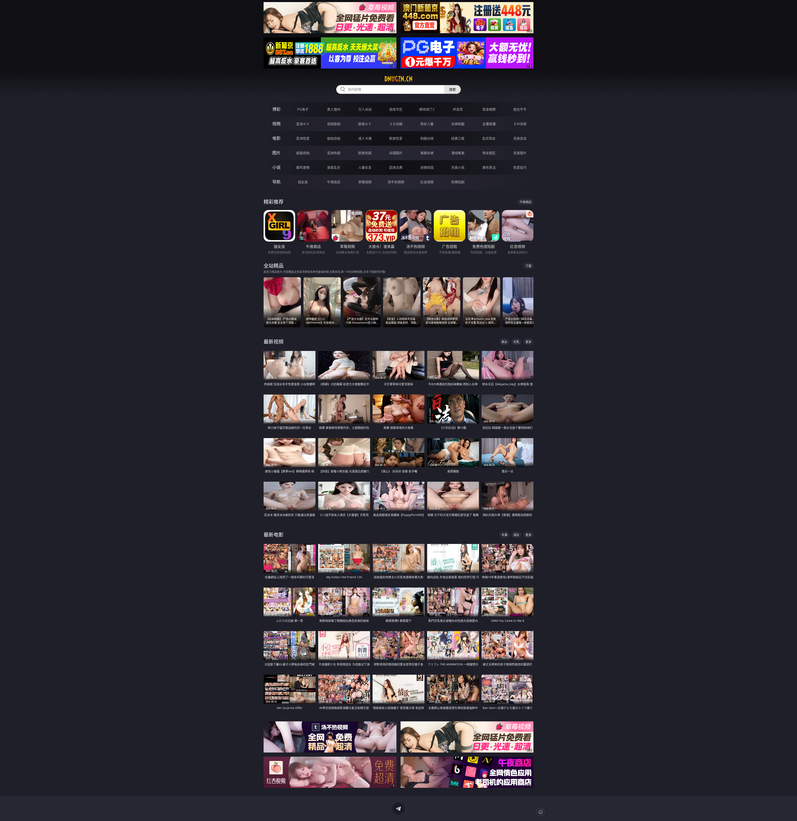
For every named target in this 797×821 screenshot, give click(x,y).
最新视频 (274, 341)
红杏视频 (427, 182)
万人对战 (365, 109)
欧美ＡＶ (365, 124)
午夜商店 (333, 182)
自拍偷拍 (333, 124)
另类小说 (458, 167)
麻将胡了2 (426, 109)
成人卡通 (365, 138)
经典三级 (458, 138)
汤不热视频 (395, 182)
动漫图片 (395, 153)
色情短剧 (458, 182)
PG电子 (302, 109)
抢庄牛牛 (520, 109)
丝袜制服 (458, 124)
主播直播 (489, 124)
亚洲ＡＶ (302, 124)
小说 (276, 167)
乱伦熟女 (489, 138)
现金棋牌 (489, 109)
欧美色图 (365, 153)
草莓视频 (365, 182)
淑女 (516, 535)
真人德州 (333, 109)
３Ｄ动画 (395, 124)
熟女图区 (489, 153)
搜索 (452, 89)
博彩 (276, 109)
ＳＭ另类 (520, 124)
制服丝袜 (427, 138)
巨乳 (516, 342)
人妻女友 (365, 167)
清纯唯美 (458, 153)
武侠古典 (395, 167)
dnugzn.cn (398, 79)
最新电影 (274, 534)
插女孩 (303, 182)
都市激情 (302, 167)
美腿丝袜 (427, 153)
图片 (276, 153)
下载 (528, 266)
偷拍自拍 (333, 138)
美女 (504, 342)
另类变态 (520, 138)
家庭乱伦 (333, 167)
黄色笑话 (489, 167)
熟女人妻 (427, 124)
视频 (276, 124)
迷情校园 (427, 167)
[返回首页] (540, 812)
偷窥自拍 (302, 153)
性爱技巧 (520, 167)
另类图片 (520, 153)
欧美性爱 (395, 138)
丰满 (504, 535)
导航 (276, 182)
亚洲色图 (333, 153)
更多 (528, 342)
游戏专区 (395, 109)
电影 (276, 138)
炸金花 (458, 109)
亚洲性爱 (302, 138)
